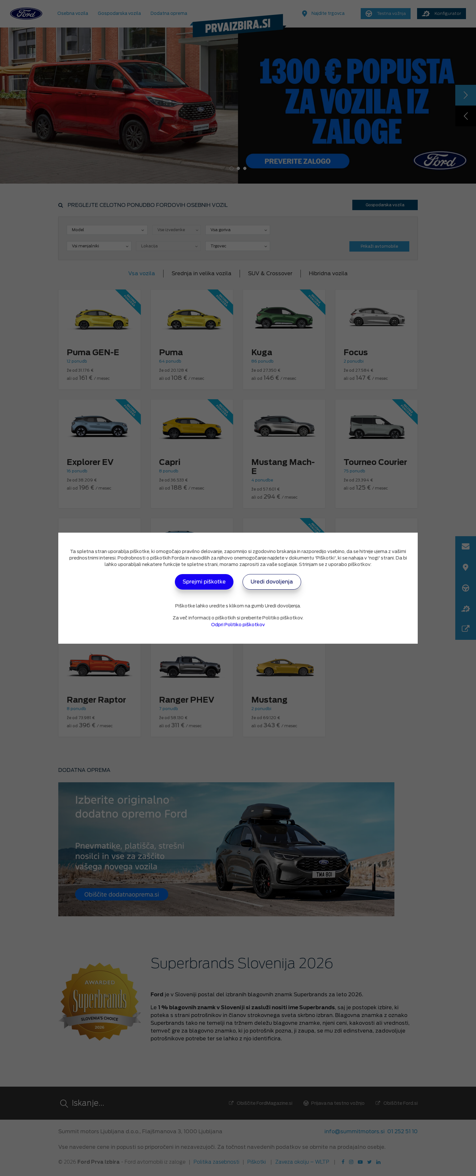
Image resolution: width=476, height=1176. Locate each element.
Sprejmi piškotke (204, 582)
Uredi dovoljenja (272, 582)
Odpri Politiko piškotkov (238, 624)
